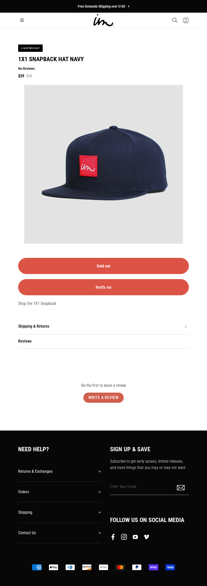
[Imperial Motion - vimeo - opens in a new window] (146, 538)
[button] (22, 20)
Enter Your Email (123, 486)
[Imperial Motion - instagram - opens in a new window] (124, 538)
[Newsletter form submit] (181, 487)
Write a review (103, 397)
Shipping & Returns (33, 326)
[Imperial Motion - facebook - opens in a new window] (114, 538)
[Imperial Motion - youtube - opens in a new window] (135, 538)
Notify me (104, 287)
